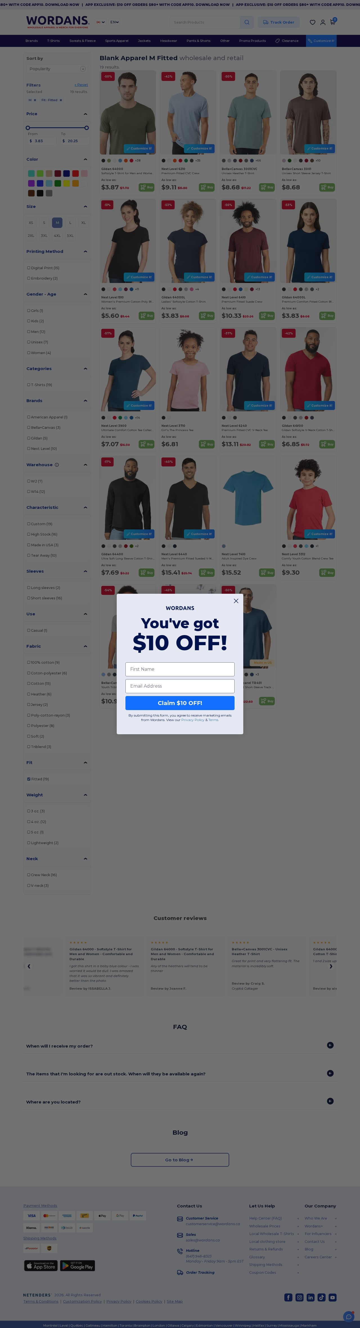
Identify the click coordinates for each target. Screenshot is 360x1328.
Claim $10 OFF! (180, 703)
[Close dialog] (236, 601)
